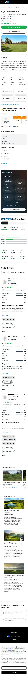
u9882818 (11, 279)
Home (2, 7)
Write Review (14, 487)
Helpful (9, 324)
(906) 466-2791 (7, 19)
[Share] (26, 11)
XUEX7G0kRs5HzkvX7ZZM (17, 336)
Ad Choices (14, 629)
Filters (4, 272)
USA (11, 7)
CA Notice (14, 639)
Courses (7, 7)
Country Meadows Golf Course (11, 482)
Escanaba (21, 7)
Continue (13, 672)
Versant (14, 647)
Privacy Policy (14, 632)
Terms (9, 648)
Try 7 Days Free (14, 209)
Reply (4, 331)
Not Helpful (10, 327)
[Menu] (2, 2)
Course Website (7, 21)
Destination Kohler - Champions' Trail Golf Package (13, 543)
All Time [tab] (5, 223)
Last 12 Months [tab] (22, 223)
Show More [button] (4, 163)
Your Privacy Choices (15, 636)
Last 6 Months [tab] (12, 223)
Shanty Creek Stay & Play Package (11, 511)
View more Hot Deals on (7, 126)
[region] (14, 659)
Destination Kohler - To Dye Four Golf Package (14, 576)
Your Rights (17, 653)
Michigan (16, 7)
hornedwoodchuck (15, 394)
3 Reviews (14, 23)
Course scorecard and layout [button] (10, 104)
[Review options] (24, 279)
